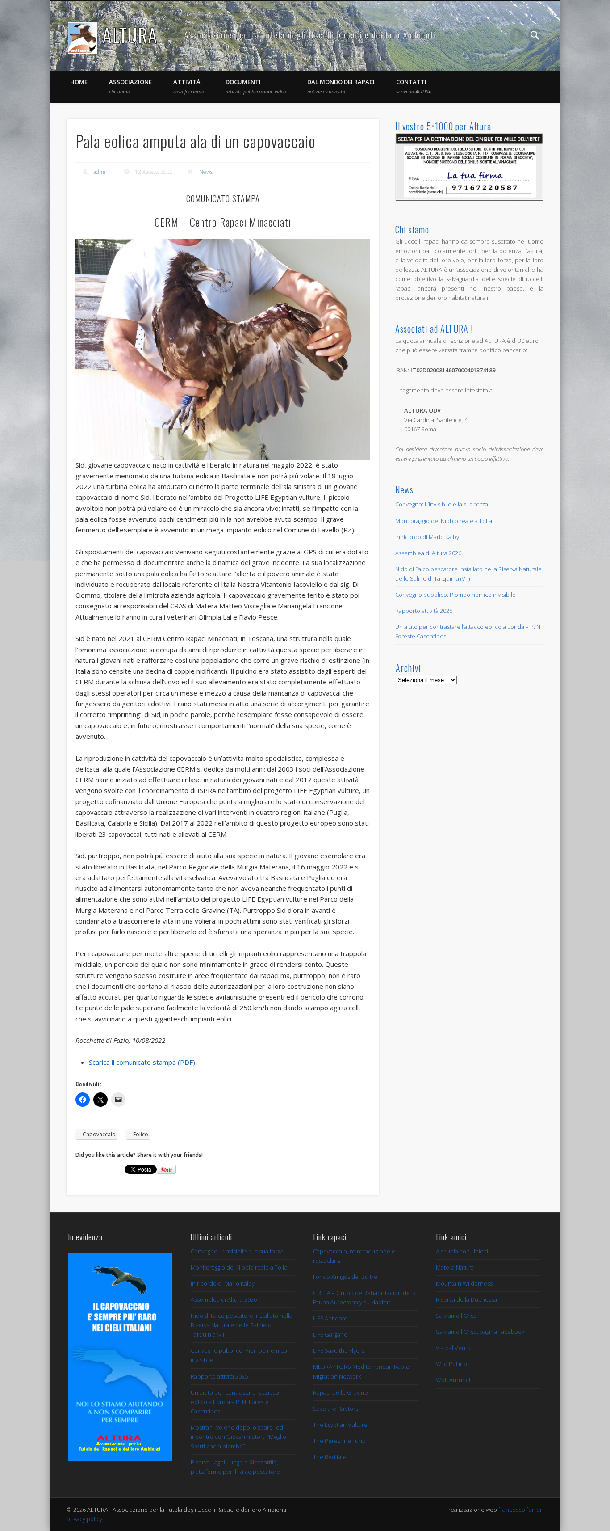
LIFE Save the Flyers (338, 1350)
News (206, 172)
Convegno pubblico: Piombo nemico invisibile (455, 594)
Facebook (517, 35)
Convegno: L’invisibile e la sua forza (441, 504)
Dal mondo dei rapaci (341, 86)
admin (101, 172)
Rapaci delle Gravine (340, 1392)
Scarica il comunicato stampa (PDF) (142, 1062)
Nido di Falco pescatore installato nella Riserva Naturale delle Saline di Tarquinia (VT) (241, 1325)
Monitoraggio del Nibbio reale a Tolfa (443, 521)
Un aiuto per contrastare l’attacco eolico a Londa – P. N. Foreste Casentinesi (235, 1401)
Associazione (130, 86)
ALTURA (130, 35)
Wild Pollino (451, 1364)
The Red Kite (330, 1457)
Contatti (413, 86)
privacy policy (84, 1519)
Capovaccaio (99, 1134)
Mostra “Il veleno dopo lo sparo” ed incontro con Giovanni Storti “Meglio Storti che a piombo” (238, 1436)
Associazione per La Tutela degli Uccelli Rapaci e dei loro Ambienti (310, 35)
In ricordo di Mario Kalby (427, 537)
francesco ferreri (520, 1510)
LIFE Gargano (330, 1334)
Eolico (140, 1134)
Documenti (256, 86)
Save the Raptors (335, 1408)
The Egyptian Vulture (340, 1425)
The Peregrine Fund (339, 1441)
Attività (188, 86)
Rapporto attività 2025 (423, 611)
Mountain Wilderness (464, 1283)
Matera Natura (455, 1267)
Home (79, 82)
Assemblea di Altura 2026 (428, 553)
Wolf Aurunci (453, 1380)
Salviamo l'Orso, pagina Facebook (480, 1332)
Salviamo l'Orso (456, 1316)
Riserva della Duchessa (466, 1299)
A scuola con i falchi (462, 1251)
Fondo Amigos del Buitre (345, 1277)
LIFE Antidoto (330, 1318)
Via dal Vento (453, 1348)
